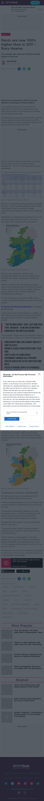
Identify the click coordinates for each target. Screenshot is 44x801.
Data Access (22, 426)
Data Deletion (10, 426)
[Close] (40, 375)
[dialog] (22, 400)
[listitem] (22, 412)
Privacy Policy (34, 426)
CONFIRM (12, 419)
